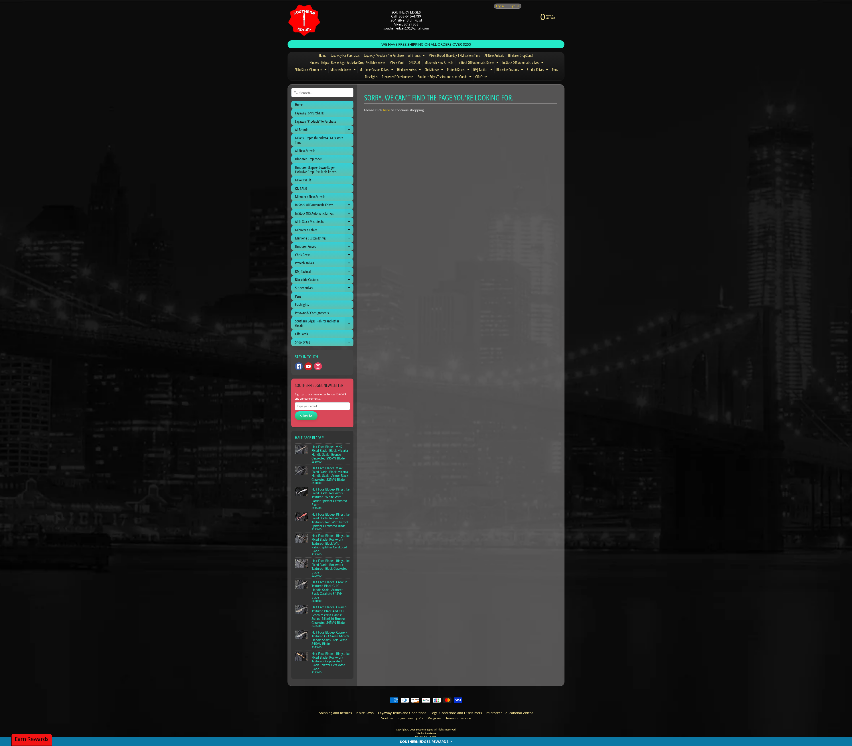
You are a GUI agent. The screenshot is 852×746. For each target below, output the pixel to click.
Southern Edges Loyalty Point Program (411, 718)
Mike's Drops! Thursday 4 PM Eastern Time (454, 55)
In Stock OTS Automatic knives (523, 63)
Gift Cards (481, 76)
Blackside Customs (510, 70)
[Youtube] (308, 366)
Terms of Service (458, 718)
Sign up (514, 6)
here (386, 110)
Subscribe (306, 416)
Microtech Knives (343, 70)
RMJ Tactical (483, 70)
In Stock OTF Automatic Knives (479, 63)
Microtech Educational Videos (509, 713)
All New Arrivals (494, 55)
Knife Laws (365, 713)
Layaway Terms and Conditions (402, 713)
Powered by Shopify (426, 736)
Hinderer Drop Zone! (520, 55)
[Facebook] (299, 366)
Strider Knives (538, 70)
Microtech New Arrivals (438, 62)
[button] (426, 741)
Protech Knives (459, 70)
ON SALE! (414, 62)
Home (322, 55)
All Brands (417, 56)
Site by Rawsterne (426, 733)
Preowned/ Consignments (397, 76)
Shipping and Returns (335, 713)
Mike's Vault (397, 62)
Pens (555, 69)
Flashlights (371, 76)
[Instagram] (318, 366)
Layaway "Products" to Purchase (384, 55)
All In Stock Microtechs (311, 70)
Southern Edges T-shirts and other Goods (445, 77)
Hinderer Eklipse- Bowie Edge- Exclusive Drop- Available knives (347, 62)
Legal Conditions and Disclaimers (456, 713)
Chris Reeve (434, 70)
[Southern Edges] (304, 20)
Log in (500, 6)
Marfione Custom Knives (376, 70)
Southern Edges (424, 729)
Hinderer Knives (409, 70)
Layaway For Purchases (345, 55)
